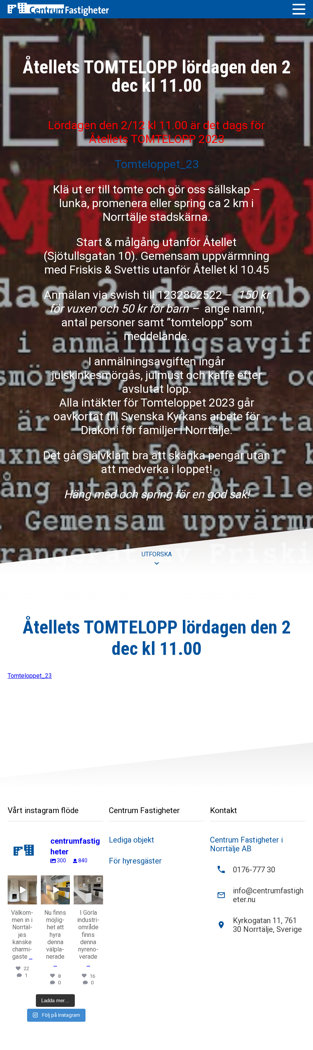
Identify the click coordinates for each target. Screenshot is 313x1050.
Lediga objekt (131, 840)
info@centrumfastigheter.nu (268, 895)
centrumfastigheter (22, 884)
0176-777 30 (254, 869)
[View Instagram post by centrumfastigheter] (32, 899)
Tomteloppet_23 (157, 164)
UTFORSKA (157, 554)
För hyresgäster (135, 861)
